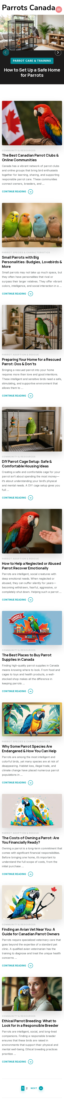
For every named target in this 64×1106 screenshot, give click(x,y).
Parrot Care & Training (32, 60)
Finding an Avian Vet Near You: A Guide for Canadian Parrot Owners (31, 931)
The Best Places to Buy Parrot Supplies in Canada (27, 657)
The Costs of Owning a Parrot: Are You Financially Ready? (30, 840)
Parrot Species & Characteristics (26, 252)
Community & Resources (19, 150)
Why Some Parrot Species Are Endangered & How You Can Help (29, 748)
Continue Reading (14, 191)
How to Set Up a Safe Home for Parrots (32, 72)
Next (34, 1088)
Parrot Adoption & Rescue (20, 354)
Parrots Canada (28, 8)
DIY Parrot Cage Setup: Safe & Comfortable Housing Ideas (27, 463)
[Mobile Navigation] (58, 9)
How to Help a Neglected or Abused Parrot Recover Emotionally (31, 565)
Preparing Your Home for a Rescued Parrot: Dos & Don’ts (31, 361)
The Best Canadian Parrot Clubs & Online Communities (30, 157)
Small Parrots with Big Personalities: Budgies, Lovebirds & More (32, 262)
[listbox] (32, 52)
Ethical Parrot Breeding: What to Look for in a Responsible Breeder (30, 1023)
